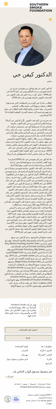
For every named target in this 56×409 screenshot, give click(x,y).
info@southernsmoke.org (31, 387)
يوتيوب (24, 384)
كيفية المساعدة (21, 346)
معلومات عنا (46, 346)
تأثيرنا (49, 359)
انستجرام (42, 384)
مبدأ (39, 400)
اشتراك (10, 377)
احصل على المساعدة (28, 330)
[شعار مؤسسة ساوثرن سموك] (45, 310)
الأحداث (24, 350)
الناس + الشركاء (45, 355)
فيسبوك (32, 384)
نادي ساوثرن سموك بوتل (17, 359)
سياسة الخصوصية (45, 398)
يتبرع (28, 338)
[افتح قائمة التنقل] (6, 3)
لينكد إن (17, 384)
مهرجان (24, 355)
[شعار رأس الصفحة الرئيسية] (41, 7)
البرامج (49, 363)
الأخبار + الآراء (46, 350)
